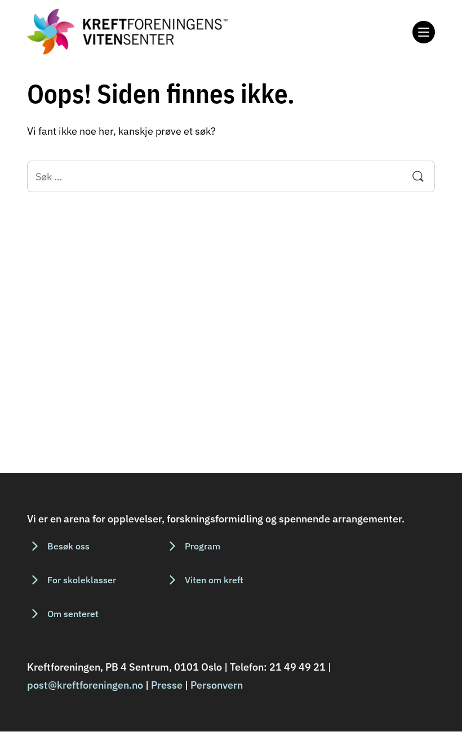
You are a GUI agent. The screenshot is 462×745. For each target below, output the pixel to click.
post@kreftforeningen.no (85, 685)
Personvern (216, 685)
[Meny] (423, 32)
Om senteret (73, 613)
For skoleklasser (81, 580)
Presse (167, 685)
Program (202, 546)
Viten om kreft (214, 580)
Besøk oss (68, 546)
